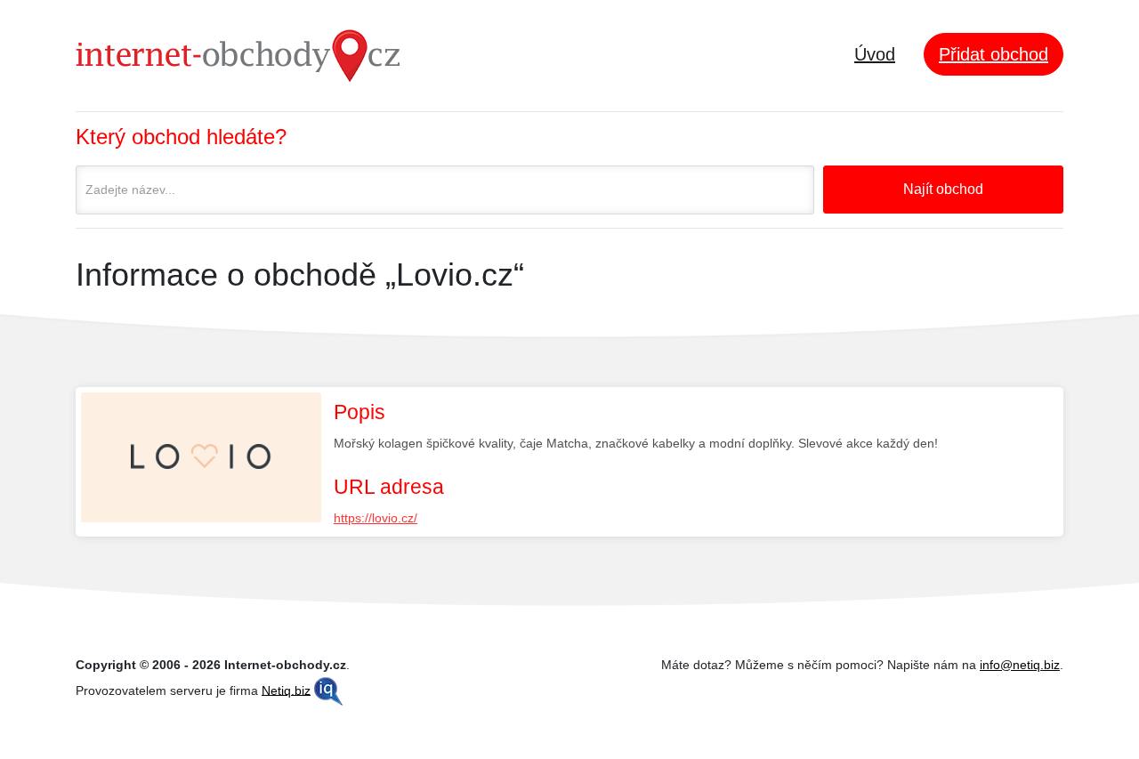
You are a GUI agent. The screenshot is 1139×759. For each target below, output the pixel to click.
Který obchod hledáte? (181, 137)
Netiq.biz (286, 689)
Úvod (874, 54)
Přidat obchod (993, 54)
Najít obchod (943, 189)
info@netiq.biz (1020, 665)
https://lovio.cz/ (375, 518)
